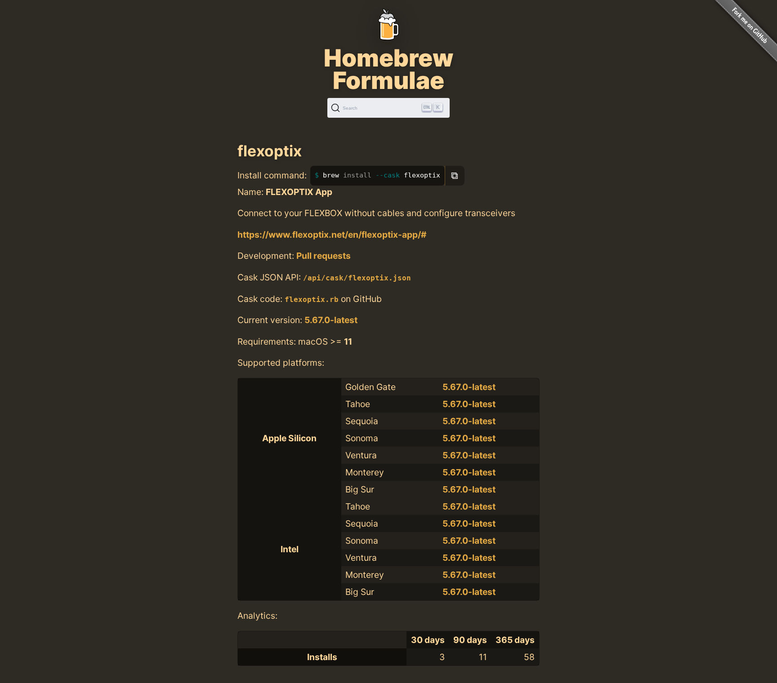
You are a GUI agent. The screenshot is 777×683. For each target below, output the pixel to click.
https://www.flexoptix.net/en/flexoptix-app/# (331, 234)
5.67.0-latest (330, 320)
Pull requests (323, 255)
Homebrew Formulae (388, 69)
